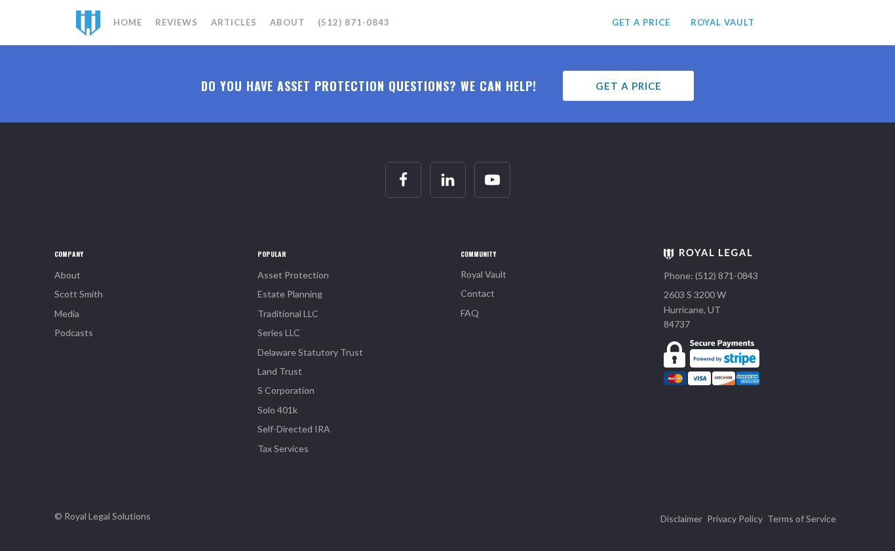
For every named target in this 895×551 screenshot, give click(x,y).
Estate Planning (289, 293)
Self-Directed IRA (293, 428)
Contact (478, 293)
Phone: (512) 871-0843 (711, 275)
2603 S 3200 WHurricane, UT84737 (695, 309)
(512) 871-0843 (354, 22)
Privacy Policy (735, 518)
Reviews (176, 22)
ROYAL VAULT (723, 22)
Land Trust (279, 371)
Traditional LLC (287, 313)
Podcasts (73, 332)
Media (66, 313)
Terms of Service (801, 518)
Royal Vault (483, 274)
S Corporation (285, 390)
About (287, 22)
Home (127, 22)
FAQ (470, 312)
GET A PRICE (641, 22)
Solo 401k (277, 409)
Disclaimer (681, 518)
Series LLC (278, 332)
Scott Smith (78, 293)
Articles (234, 22)
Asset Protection (293, 274)
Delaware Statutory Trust (310, 352)
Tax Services (283, 448)
